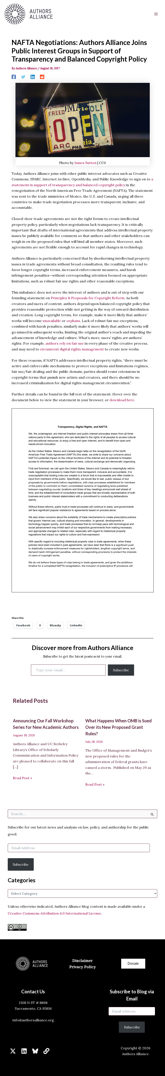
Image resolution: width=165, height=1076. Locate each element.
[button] (133, 964)
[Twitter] (23, 76)
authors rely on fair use (65, 343)
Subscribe (121, 670)
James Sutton (85, 163)
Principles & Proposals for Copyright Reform (87, 298)
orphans (73, 321)
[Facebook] (14, 76)
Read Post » (22, 778)
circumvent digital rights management (72, 349)
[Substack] (46, 1051)
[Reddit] (42, 76)
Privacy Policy (82, 966)
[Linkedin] (33, 76)
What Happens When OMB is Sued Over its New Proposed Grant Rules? (118, 727)
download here (122, 400)
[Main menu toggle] (156, 14)
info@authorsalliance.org (33, 1020)
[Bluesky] (35, 1051)
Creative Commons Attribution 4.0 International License (54, 913)
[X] (13, 1051)
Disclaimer (82, 960)
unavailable (52, 321)
